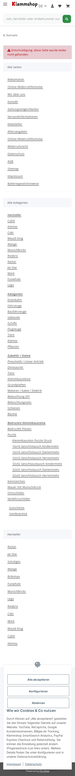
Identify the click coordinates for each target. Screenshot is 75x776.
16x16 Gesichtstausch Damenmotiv (35, 452)
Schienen (14, 408)
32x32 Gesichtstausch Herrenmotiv (35, 475)
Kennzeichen (16, 481)
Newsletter (15, 124)
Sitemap (13, 169)
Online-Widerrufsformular (25, 87)
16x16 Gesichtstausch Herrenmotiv (35, 458)
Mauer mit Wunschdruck (24, 487)
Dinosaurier (15, 367)
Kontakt (13, 102)
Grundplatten (17, 385)
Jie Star (12, 267)
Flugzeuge (14, 329)
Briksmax (14, 576)
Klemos (12, 226)
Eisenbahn (15, 300)
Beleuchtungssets (19, 402)
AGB (10, 161)
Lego (11, 285)
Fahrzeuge (15, 306)
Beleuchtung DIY (19, 396)
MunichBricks (17, 250)
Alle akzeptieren (38, 679)
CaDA (11, 221)
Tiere (11, 335)
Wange (12, 244)
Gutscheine (16, 508)
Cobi (11, 232)
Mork (11, 273)
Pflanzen (13, 346)
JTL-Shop (44, 771)
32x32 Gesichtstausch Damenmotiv (35, 469)
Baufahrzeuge (17, 311)
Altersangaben (17, 131)
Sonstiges (14, 561)
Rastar (12, 261)
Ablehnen (38, 703)
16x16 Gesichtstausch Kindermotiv (35, 446)
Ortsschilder (16, 493)
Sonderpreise (18, 514)
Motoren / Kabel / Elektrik (25, 390)
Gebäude (14, 317)
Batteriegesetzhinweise (23, 183)
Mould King (15, 238)
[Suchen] (67, 19)
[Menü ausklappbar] (5, 2)
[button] (52, 6)
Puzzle (12, 434)
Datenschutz (33, 764)
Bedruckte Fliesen (19, 429)
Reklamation (16, 79)
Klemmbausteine (19, 379)
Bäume (12, 414)
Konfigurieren (38, 691)
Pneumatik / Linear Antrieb (26, 361)
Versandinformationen (23, 116)
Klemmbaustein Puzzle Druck (32, 440)
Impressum (14, 764)
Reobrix (13, 256)
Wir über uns (16, 94)
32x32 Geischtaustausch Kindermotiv (37, 464)
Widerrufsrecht (18, 146)
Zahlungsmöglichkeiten (23, 109)
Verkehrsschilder (19, 499)
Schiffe (12, 323)
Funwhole (14, 279)
